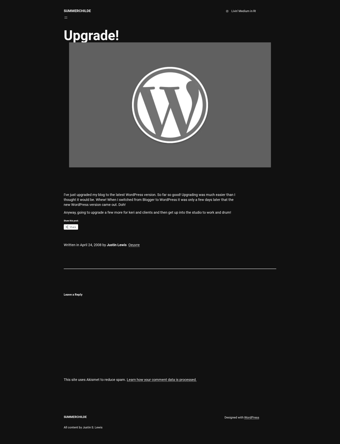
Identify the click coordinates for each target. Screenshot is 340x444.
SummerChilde (77, 11)
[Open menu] (66, 17)
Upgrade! (91, 35)
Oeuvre (134, 245)
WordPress (251, 417)
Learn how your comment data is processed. (162, 380)
